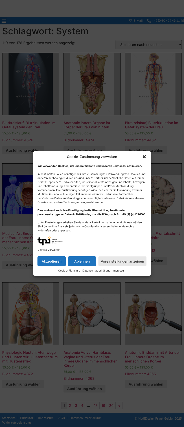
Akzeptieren (51, 261)
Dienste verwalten (48, 249)
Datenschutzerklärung (96, 270)
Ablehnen (82, 261)
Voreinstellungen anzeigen (122, 261)
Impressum (119, 270)
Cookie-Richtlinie (69, 270)
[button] (144, 157)
